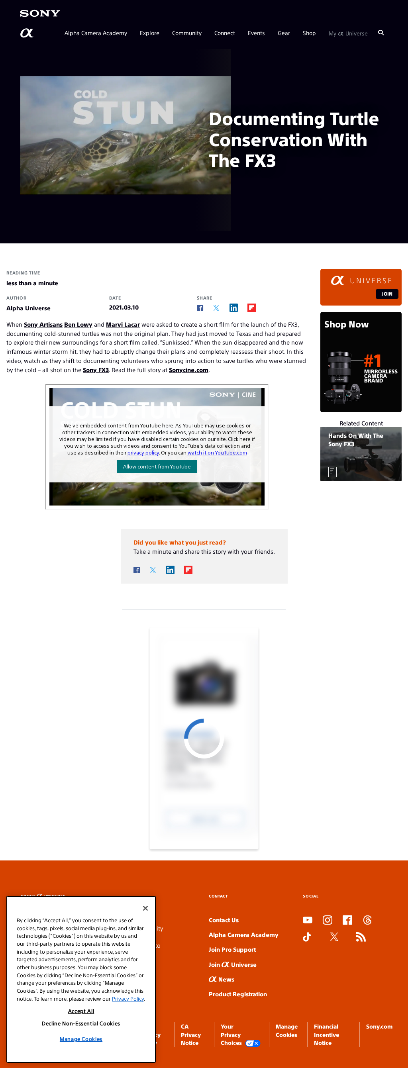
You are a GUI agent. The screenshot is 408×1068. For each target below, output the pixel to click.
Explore (149, 32)
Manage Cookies (81, 1038)
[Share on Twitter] (216, 308)
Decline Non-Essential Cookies (81, 1023)
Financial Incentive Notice (326, 1034)
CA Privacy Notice (191, 1034)
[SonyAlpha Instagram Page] (327, 920)
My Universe (348, 32)
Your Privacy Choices (231, 1034)
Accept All (81, 1010)
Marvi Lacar (123, 324)
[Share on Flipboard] (251, 308)
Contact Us (224, 919)
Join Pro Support (232, 949)
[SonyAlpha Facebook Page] (347, 920)
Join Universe (233, 964)
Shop (309, 32)
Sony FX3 (96, 369)
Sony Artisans (43, 324)
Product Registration (238, 993)
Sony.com (379, 1026)
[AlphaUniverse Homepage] (27, 33)
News (225, 979)
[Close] (145, 908)
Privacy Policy (128, 998)
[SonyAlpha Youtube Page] (307, 920)
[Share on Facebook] (200, 308)
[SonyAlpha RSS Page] (361, 937)
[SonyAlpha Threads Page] (367, 920)
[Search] (381, 33)
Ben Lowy (78, 324)
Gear (284, 32)
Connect (224, 32)
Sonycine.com (188, 369)
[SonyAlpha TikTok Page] (307, 937)
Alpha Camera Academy (96, 32)
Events (256, 32)
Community (187, 32)
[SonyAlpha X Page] (334, 937)
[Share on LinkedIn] (234, 308)
